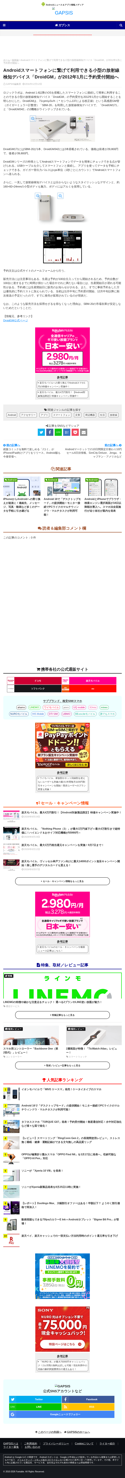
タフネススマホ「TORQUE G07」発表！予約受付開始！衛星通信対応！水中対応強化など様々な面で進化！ (71, 1123)
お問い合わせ (32, 1447)
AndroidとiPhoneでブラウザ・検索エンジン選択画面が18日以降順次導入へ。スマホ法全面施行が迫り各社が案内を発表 (103, 505)
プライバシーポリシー (56, 1443)
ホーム (6, 60)
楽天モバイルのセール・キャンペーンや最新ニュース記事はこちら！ (61, 949)
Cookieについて (84, 1443)
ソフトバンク (38, 688)
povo (66, 707)
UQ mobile (79, 707)
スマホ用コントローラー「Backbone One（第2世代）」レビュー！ (30, 1050)
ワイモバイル (51, 707)
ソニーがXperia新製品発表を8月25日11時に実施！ (51, 1187)
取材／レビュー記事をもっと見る (63, 1065)
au (92, 688)
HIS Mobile (38, 713)
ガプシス (64, 25)
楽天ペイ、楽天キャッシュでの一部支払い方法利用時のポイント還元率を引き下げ (69, 1235)
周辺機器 (90, 415)
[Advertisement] (62, 48)
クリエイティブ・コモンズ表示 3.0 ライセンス (39, 1460)
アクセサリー (28, 415)
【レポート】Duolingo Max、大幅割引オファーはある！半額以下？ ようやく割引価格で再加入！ (70, 1205)
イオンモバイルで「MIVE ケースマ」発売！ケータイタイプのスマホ (61, 1089)
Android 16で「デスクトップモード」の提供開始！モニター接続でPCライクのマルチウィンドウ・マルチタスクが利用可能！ (62, 507)
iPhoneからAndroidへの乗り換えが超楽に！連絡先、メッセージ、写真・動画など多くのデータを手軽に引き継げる (21, 505)
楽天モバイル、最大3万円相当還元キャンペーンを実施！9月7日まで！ (62, 845)
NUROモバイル (18, 713)
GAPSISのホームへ (78, 1432)
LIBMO (66, 713)
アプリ (44, 415)
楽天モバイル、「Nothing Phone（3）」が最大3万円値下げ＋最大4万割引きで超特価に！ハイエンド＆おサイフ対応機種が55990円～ (70, 830)
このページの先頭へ (50, 1432)
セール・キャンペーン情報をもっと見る (63, 881)
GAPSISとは (10, 1443)
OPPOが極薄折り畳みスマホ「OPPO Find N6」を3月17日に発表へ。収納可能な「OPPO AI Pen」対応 (68, 1156)
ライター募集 (11, 1447)
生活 (102, 415)
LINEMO (34, 707)
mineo (104, 707)
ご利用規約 (30, 1443)
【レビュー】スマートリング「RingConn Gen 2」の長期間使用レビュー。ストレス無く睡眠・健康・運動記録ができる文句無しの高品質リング (70, 1140)
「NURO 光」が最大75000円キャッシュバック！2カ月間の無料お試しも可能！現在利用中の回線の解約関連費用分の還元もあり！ (62, 1365)
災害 (77, 415)
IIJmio (93, 707)
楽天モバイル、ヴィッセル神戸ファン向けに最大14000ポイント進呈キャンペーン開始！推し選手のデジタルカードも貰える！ (70, 863)
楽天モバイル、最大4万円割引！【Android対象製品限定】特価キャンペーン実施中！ (61, 394)
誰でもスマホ (107, 713)
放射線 (15, 60)
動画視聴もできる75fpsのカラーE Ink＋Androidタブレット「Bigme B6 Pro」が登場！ (70, 1221)
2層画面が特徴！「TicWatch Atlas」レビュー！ (91, 1050)
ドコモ (37, 680)
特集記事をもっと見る (63, 1015)
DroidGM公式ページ (15, 320)
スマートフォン (61, 415)
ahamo (21, 707)
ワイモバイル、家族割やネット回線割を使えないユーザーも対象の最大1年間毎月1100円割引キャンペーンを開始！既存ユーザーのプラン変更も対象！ (62, 784)
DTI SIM (53, 713)
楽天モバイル (93, 680)
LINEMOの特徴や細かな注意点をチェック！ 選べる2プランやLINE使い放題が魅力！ (52, 1002)
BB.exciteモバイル (85, 713)
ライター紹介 (107, 1443)
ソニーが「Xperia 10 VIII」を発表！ (42, 1170)
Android (12, 415)
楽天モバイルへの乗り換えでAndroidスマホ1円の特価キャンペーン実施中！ (61, 384)
